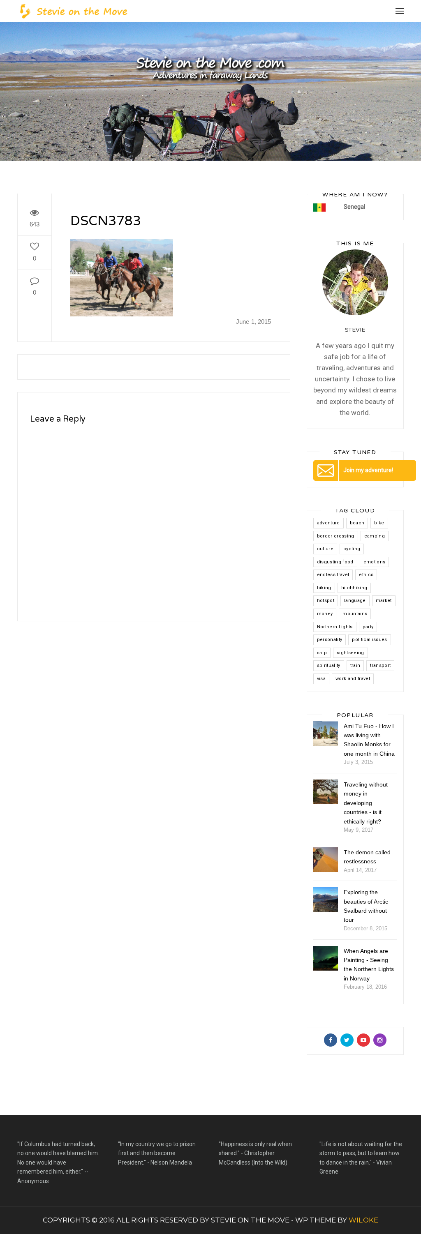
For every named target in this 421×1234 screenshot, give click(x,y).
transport (380, 665)
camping (374, 536)
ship (322, 652)
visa (321, 678)
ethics (366, 574)
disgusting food (335, 562)
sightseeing (350, 652)
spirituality (328, 665)
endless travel (333, 574)
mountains (354, 613)
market (384, 600)
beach (357, 523)
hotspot (325, 600)
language (355, 600)
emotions (374, 562)
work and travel (352, 678)
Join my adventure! (368, 470)
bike (379, 523)
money (325, 613)
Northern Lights (335, 627)
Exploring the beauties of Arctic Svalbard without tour (366, 906)
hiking (324, 587)
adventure (328, 523)
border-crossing (335, 536)
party (368, 627)
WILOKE (363, 1220)
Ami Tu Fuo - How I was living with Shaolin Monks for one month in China (369, 740)
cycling (351, 548)
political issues (369, 639)
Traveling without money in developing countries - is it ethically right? (366, 803)
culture (325, 548)
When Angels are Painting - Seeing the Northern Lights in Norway (369, 965)
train (355, 665)
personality (329, 639)
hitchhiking (354, 587)
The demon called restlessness (367, 857)
